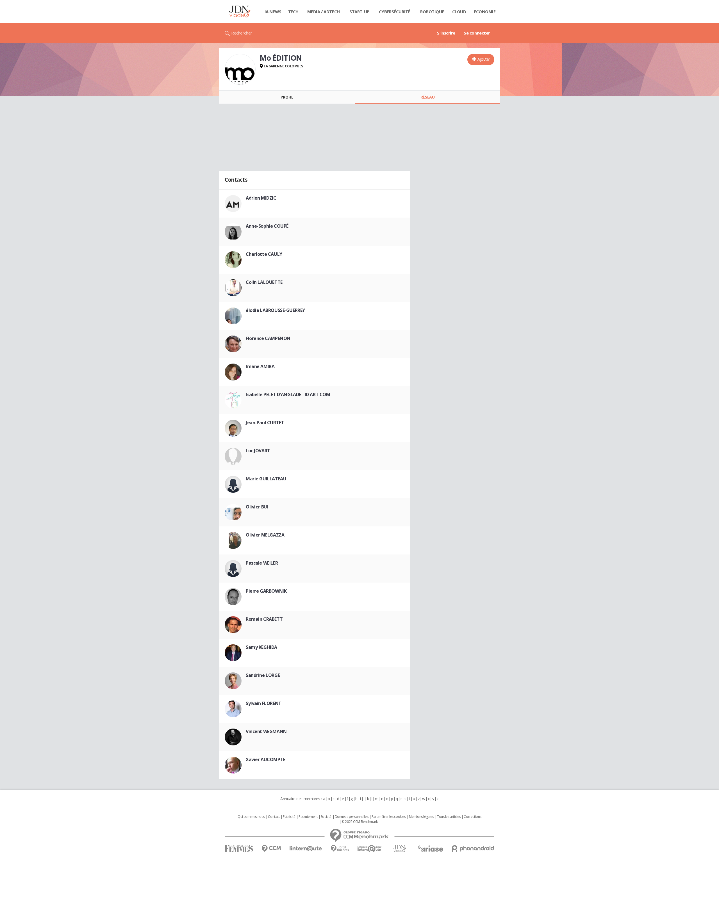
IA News (273, 11)
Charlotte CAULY (264, 254)
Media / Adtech (323, 11)
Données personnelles (351, 817)
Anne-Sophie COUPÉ (267, 226)
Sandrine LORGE (263, 675)
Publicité (289, 817)
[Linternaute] (306, 848)
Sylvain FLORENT (263, 703)
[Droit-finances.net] (340, 848)
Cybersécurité (394, 11)
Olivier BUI (257, 507)
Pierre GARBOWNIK (266, 591)
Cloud (459, 11)
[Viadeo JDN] (399, 848)
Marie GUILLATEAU (266, 479)
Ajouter (483, 59)
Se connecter (477, 33)
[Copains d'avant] (370, 848)
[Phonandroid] (473, 848)
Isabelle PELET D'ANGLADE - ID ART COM (288, 394)
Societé (326, 817)
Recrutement (308, 817)
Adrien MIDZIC (261, 198)
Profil (287, 97)
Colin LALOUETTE (264, 282)
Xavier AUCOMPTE (265, 759)
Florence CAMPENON (268, 338)
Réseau (427, 97)
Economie (485, 11)
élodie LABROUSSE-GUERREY (275, 310)
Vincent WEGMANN (266, 731)
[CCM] (271, 848)
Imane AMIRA (260, 366)
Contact (273, 817)
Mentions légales (421, 817)
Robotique (432, 11)
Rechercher (241, 33)
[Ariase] (430, 848)
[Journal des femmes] (239, 848)
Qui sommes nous (251, 817)
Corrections (472, 817)
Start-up (359, 11)
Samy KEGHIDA (261, 647)
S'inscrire (446, 33)
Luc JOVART (258, 451)
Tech (293, 11)
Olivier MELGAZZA (265, 535)
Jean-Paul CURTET (265, 422)
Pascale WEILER (262, 563)
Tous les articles (449, 817)
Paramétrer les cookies (389, 817)
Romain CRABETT (264, 619)
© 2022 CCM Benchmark (360, 822)
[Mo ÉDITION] (240, 69)
